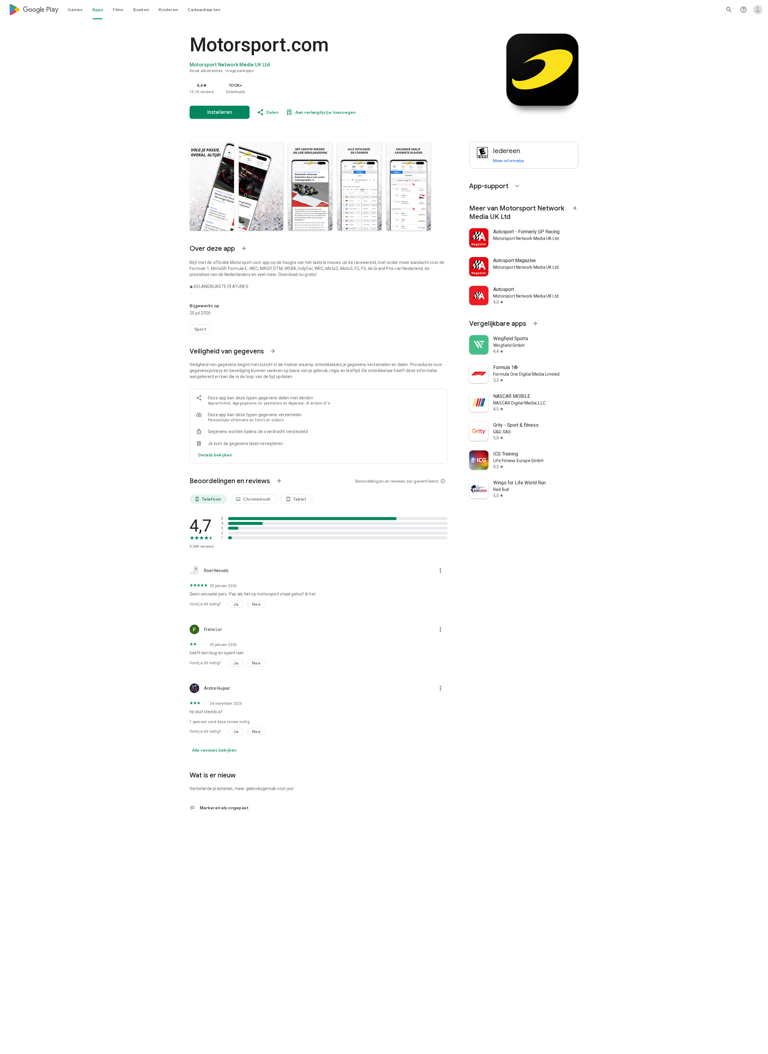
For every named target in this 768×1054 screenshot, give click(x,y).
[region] (310, 88)
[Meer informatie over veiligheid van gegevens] (215, 455)
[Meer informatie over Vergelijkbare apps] (535, 323)
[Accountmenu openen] (758, 9)
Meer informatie (508, 160)
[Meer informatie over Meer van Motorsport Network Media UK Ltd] (574, 208)
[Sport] (200, 329)
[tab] (75, 9)
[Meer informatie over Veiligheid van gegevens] (273, 351)
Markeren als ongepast (219, 807)
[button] (212, 186)
